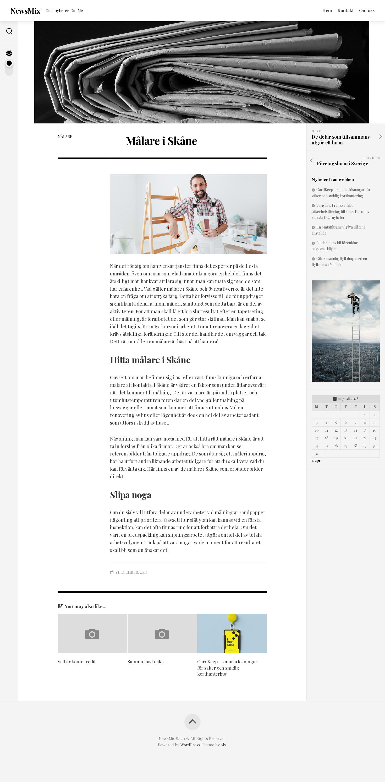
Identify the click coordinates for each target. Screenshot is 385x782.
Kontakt (345, 10)
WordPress (190, 744)
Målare (65, 136)
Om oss (367, 10)
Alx (223, 744)
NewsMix (25, 10)
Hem (327, 10)
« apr (316, 460)
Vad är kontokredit (77, 661)
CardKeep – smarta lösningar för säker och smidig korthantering (227, 668)
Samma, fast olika (146, 661)
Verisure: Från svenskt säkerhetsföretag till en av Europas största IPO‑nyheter (340, 211)
